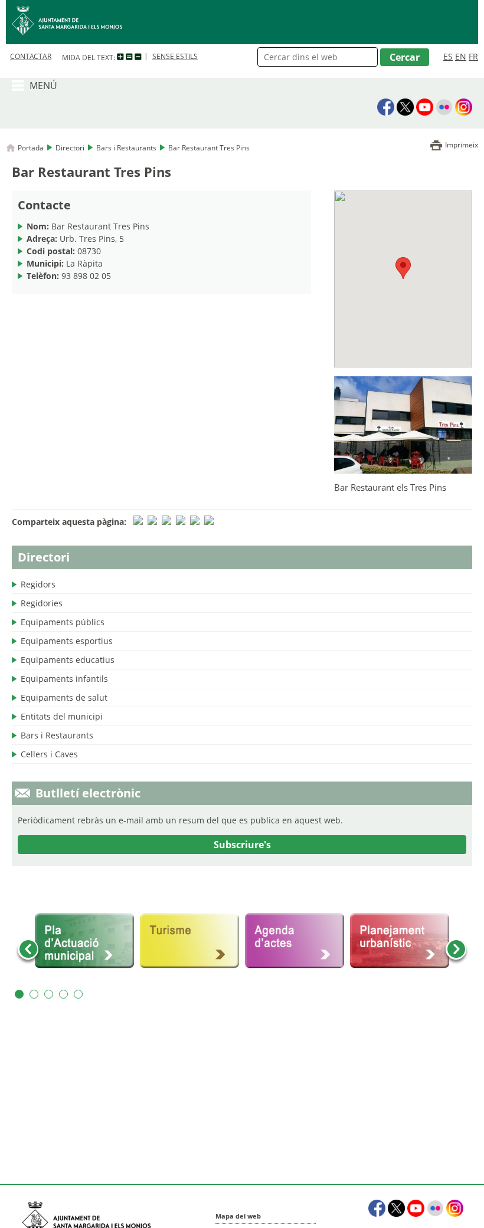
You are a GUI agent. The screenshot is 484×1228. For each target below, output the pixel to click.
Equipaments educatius (68, 659)
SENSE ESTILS (175, 56)
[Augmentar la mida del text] (120, 57)
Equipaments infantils (64, 678)
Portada (31, 148)
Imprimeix (461, 145)
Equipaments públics (62, 622)
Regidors (38, 584)
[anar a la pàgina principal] (242, 22)
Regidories (42, 603)
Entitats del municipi (62, 716)
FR (473, 56)
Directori (69, 148)
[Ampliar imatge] (403, 470)
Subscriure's (242, 844)
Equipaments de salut (64, 697)
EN (460, 56)
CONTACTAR (30, 56)
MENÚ (43, 85)
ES (448, 56)
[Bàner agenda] (294, 940)
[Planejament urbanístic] (399, 940)
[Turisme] (189, 940)
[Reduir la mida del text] (138, 57)
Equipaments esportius (67, 640)
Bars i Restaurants (126, 148)
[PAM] (84, 940)
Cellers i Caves (49, 754)
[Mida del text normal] (129, 57)
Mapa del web (238, 1215)
